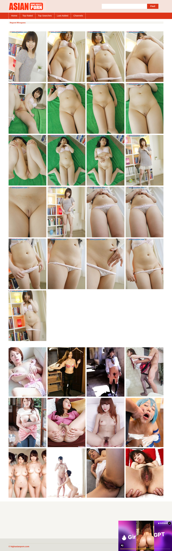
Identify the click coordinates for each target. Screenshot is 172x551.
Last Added (62, 15)
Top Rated (27, 15)
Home (14, 15)
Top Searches (45, 15)
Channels (78, 15)
